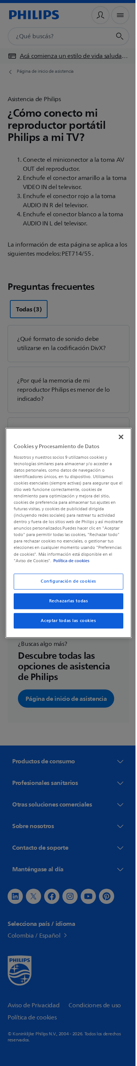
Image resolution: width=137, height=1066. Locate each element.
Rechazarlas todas (65, 604)
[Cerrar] (117, 433)
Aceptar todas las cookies (65, 623)
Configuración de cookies (66, 584)
